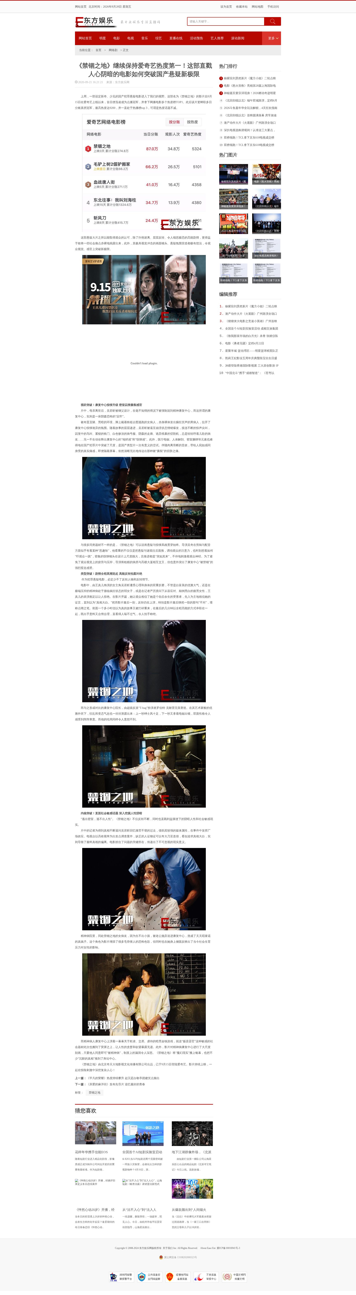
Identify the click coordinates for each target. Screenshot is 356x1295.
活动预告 (196, 38)
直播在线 (176, 38)
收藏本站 (242, 6)
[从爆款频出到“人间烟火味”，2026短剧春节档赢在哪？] (192, 1197)
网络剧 (113, 50)
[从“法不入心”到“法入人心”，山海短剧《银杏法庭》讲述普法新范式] (143, 1184)
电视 (130, 38)
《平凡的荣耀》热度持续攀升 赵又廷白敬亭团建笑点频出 (123, 1078)
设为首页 (226, 6)
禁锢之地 (94, 1092)
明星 (102, 38)
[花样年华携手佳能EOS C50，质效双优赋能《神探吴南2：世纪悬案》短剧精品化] (95, 1143)
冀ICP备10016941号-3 (228, 1248)
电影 (116, 38)
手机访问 (273, 6)
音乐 (144, 38)
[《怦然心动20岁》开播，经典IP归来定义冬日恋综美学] (95, 1184)
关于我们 (168, 1248)
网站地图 (257, 6)
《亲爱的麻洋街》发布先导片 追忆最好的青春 (116, 1084)
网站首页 (81, 6)
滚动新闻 (237, 38)
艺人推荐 (217, 38)
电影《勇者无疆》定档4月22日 (244, 343)
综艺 (158, 38)
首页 (98, 50)
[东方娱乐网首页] (96, 22)
